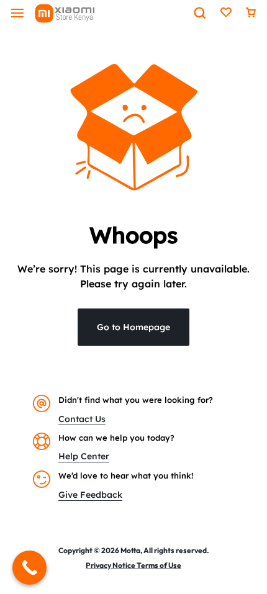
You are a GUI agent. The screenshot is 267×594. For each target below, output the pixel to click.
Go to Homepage (133, 327)
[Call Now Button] (29, 568)
